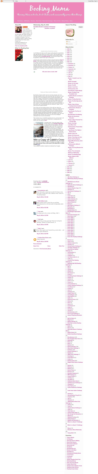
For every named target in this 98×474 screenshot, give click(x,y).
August (70, 70)
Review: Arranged (72, 81)
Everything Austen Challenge (74, 276)
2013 (68, 60)
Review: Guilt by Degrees (74, 138)
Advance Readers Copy (73, 188)
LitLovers (69, 457)
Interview (70, 308)
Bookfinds (69, 446)
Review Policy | (65, 20)
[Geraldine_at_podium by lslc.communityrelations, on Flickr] (49, 39)
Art (68, 194)
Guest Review (71, 296)
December (70, 63)
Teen (69, 398)
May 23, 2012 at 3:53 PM (42, 224)
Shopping (70, 384)
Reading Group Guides (72, 468)
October (70, 67)
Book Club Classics (71, 442)
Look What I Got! (72, 124)
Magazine (70, 319)
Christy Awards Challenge (74, 246)
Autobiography (71, 200)
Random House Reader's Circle (74, 465)
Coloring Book (71, 252)
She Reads (70, 379)
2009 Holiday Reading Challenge (75, 178)
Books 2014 (70, 227)
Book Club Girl (70, 445)
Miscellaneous (45, 182)
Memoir (69, 327)
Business (70, 239)
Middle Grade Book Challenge (75, 334)
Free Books (70, 286)
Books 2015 (70, 228)
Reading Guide (71, 360)
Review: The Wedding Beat (74, 154)
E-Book (69, 271)
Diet (68, 266)
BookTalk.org (70, 451)
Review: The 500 (72, 85)
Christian (70, 244)
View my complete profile (21, 45)
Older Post (61, 246)
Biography (70, 206)
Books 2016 (70, 230)
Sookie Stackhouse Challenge (75, 387)
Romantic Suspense (72, 373)
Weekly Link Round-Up (73, 420)
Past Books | (20, 20)
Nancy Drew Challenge (73, 348)
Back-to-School (71, 202)
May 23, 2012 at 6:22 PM (42, 233)
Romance (70, 371)
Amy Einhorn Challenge (73, 191)
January (70, 165)
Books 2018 (70, 233)
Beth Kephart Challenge (73, 205)
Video (69, 409)
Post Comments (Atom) (45, 248)
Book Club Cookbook (72, 443)
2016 (68, 54)
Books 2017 (70, 232)
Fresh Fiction (70, 454)
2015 (68, 56)
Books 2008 (70, 217)
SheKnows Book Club (73, 381)
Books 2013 (70, 225)
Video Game (70, 411)
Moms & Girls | (57, 20)
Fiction (69, 280)
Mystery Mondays (72, 346)
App (68, 192)
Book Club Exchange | (47, 20)
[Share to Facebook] (38, 184)
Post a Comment (37, 243)
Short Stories (71, 385)
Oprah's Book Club (71, 464)
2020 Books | (27, 20)
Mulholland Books (71, 461)
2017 (68, 52)
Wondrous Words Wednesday (75, 429)
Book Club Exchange (72, 214)
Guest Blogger (71, 294)
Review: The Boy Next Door (74, 99)
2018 (68, 51)
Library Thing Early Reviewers (75, 315)
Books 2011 (70, 222)
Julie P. (26, 26)
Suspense (70, 396)
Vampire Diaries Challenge (74, 407)
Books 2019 (70, 235)
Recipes (69, 365)
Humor (69, 304)
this (46, 120)
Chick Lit (70, 241)
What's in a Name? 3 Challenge (75, 421)
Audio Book (70, 195)
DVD (69, 268)
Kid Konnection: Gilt (73, 88)
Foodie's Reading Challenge (74, 285)
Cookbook (70, 255)
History (69, 301)
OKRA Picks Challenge (73, 354)
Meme (69, 326)
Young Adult (70, 432)
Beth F (39, 228)
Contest (69, 254)
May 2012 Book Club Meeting (75, 114)
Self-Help (70, 378)
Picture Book (71, 357)
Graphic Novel (71, 293)
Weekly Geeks (71, 418)
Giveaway (39, 182)
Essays (69, 274)
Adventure (70, 189)
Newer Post (36, 246)
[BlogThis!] (35, 184)
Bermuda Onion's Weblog (73, 440)
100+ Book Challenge (73, 177)
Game (69, 290)
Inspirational (71, 305)
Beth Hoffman (41, 201)
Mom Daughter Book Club (74, 338)
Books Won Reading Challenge (75, 236)
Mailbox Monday (71, 321)
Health (69, 298)
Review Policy (71, 370)
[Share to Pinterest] (40, 184)
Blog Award (70, 208)
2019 (68, 49)
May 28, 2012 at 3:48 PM (42, 241)
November (71, 65)
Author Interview (71, 199)
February (70, 163)
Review (69, 368)
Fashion (69, 279)
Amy (39, 211)
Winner (69, 428)
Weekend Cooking (72, 417)
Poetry (69, 359)
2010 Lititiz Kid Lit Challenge (74, 184)
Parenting (70, 356)
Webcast (70, 415)
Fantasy (69, 277)
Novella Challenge (72, 351)
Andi (39, 219)
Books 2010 (70, 221)
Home (71, 20)
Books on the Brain (71, 450)
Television (70, 400)
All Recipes (70, 439)
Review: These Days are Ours (75, 137)
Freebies (70, 288)
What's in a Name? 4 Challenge (75, 425)
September (71, 69)
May (69, 76)
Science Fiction (71, 376)
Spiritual (70, 393)
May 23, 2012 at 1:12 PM (42, 215)
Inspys (69, 307)
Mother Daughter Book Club (73, 459)
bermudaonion (41, 190)
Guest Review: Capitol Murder (75, 90)
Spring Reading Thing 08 (73, 395)
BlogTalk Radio (71, 210)
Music (69, 343)
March (70, 161)
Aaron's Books (70, 437)
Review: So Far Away (73, 83)
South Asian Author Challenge (75, 390)
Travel (69, 406)
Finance (69, 282)
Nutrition (70, 352)
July (69, 72)
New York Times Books (72, 462)
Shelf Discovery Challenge (74, 382)
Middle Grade (71, 332)
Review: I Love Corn (73, 87)
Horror (69, 302)
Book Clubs (70, 216)
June (69, 74)
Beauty (69, 203)
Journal (69, 310)
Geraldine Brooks (46, 56)
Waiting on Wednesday (73, 152)
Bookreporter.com (71, 448)
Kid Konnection (71, 312)
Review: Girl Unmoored (73, 135)
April (69, 159)
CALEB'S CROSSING (58, 123)
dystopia (70, 269)
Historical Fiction (72, 299)
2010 (68, 168)
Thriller (69, 404)
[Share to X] (37, 184)
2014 (68, 58)
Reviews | (33, 20)
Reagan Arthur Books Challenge (75, 362)
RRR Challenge (71, 374)
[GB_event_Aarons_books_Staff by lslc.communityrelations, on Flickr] (49, 81)
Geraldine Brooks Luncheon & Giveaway (44, 26)
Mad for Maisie (71, 318)
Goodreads (69, 456)
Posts (68, 41)
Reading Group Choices (73, 467)
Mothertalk (70, 340)
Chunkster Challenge (72, 247)
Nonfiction (70, 349)
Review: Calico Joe (72, 133)
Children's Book (71, 243)
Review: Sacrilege (72, 123)
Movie (69, 341)
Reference (70, 367)
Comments (70, 44)
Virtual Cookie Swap (72, 412)
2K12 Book (70, 186)
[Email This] (34, 184)
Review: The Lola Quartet (74, 151)
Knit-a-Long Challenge (73, 313)
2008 (68, 172)
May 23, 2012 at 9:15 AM (42, 207)
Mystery (69, 345)
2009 (68, 170)
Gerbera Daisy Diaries (43, 237)
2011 (68, 167)
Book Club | (39, 20)
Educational (70, 272)
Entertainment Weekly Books (74, 453)
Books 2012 (70, 224)
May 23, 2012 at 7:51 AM (42, 197)
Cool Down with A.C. (72, 257)
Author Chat (70, 197)
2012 (68, 61)
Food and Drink (71, 283)
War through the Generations (74, 414)
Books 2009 (70, 219)
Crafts (69, 258)
